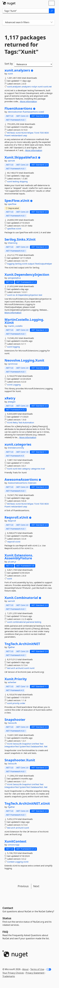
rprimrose (12, 363)
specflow (12, 204)
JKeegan (12, 401)
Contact (7, 908)
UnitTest (35, 743)
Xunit (9, 468)
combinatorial (19, 622)
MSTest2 (11, 132)
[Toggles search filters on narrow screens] (52, 22)
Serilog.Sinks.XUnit (20, 239)
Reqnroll (12, 520)
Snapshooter (15, 719)
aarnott (11, 160)
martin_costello (15, 326)
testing (15, 181)
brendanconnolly (16, 447)
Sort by (9, 63)
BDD (46, 132)
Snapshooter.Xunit (20, 760)
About (25, 969)
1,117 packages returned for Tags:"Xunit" (25, 44)
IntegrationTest (12, 746)
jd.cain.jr (12, 561)
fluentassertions (30, 111)
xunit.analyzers (17, 70)
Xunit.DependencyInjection (27, 274)
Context (10, 861)
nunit (32, 668)
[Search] (52, 10)
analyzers (26, 86)
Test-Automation (26, 422)
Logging (17, 384)
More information (28, 101)
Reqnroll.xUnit (16, 517)
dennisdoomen (15, 111)
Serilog (18, 263)
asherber (12, 682)
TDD (42, 132)
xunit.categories (18, 444)
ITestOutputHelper (43, 263)
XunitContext (15, 841)
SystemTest (24, 746)
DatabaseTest (36, 746)
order (22, 703)
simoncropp (13, 844)
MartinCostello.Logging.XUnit (24, 321)
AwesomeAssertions (21, 479)
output (31, 263)
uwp (25, 135)
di (17, 295)
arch (13, 668)
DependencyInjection (28, 295)
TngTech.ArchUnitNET (22, 643)
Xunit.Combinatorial (21, 597)
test (40, 295)
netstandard (16, 135)
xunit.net (47, 86)
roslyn (34, 86)
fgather (11, 647)
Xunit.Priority (16, 678)
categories (35, 468)
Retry (15, 422)
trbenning (12, 242)
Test (41, 743)
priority (15, 703)
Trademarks (8, 976)
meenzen (32, 482)
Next (36, 886)
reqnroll (11, 541)
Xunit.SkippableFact (21, 157)
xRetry (10, 398)
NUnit (24, 132)
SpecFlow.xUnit (17, 200)
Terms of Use (37, 969)
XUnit (9, 422)
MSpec (30, 132)
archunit (20, 668)
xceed (41, 111)
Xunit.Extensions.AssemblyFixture (19, 557)
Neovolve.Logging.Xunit (24, 360)
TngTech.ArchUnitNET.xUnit (27, 803)
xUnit (18, 132)
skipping (23, 181)
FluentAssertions (18, 108)
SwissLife (12, 722)
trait (43, 468)
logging (10, 263)
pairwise (30, 622)
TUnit (36, 132)
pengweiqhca (14, 277)
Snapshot (26, 743)
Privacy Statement (35, 972)
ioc (13, 295)
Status (6, 918)
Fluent (7, 135)
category (26, 468)
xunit (10, 73)
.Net (45, 746)
